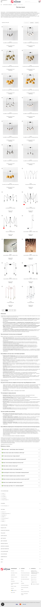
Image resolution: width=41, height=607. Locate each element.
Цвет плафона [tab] (3, 538)
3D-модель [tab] (3, 503)
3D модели (13, 581)
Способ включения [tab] (4, 551)
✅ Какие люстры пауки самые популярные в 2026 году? (13, 452)
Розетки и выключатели (25, 591)
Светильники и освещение (7, 4)
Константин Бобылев (7, 435)
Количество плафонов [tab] (5, 530)
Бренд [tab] (2, 559)
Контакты (12, 570)
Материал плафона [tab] (4, 543)
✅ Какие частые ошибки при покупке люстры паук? (12, 482)
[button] (2, 50)
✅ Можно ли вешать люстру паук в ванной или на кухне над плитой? (15, 479)
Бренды (12, 579)
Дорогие (36, 22)
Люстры (15, 4)
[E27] (15, 2)
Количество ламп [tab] (4, 525)
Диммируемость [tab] (4, 556)
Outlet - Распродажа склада (24, 594)
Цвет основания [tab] (4, 540)
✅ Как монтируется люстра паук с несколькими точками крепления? (15, 472)
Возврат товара (13, 586)
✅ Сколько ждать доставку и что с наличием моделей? (13, 485)
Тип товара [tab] (3, 509)
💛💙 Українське (13, 590)
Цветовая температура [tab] (5, 548)
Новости (12, 588)
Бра (21, 581)
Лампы (22, 589)
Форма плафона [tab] (4, 535)
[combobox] (31, 2)
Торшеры (22, 583)
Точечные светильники (25, 585)
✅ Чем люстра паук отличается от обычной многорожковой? (14, 459)
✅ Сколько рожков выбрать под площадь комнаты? (12, 469)
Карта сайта (13, 592)
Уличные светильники (24, 587)
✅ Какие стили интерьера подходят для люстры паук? (12, 462)
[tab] (2, 604)
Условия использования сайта (15, 584)
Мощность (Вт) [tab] (3, 527)
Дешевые (31, 22)
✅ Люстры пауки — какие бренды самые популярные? (13, 449)
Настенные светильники (25, 579)
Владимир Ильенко (6, 390)
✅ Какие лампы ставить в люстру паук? (10, 465)
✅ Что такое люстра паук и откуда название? (11, 456)
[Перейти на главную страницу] (1, 4)
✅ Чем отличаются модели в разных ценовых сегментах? (13, 475)
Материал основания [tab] (5, 546)
